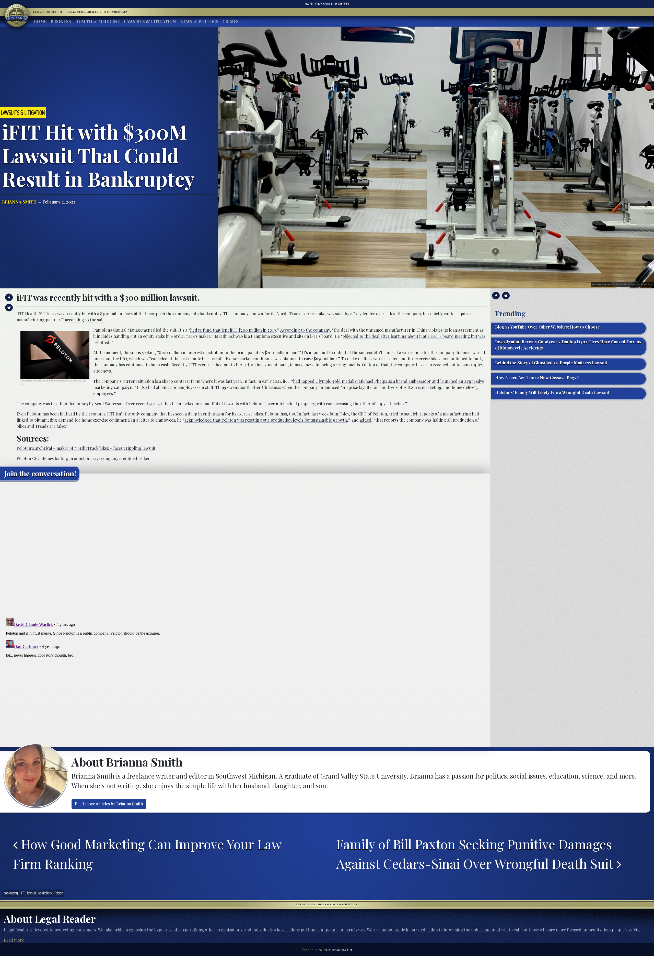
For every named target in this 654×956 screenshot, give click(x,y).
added (365, 420)
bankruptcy (11, 893)
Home (39, 21)
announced (329, 387)
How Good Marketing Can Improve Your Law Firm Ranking (147, 853)
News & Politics (199, 21)
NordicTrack (45, 893)
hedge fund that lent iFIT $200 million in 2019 (233, 330)
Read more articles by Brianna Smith (109, 803)
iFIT (22, 893)
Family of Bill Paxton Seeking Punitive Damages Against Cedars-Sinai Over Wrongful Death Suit (476, 853)
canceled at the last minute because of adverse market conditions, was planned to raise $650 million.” (245, 358)
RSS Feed (309, 4)
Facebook (322, 4)
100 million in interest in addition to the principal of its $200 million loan (229, 352)
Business (61, 21)
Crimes (231, 21)
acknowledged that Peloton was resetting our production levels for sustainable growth (265, 420)
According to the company (305, 330)
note (338, 352)
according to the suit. (85, 319)
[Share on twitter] (8, 307)
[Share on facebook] (8, 297)
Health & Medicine (97, 21)
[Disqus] (245, 549)
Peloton (58, 893)
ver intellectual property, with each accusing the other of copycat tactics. (337, 403)
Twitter (340, 4)
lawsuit (31, 893)
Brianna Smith (19, 202)
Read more (14, 940)
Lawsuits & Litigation (150, 21)
